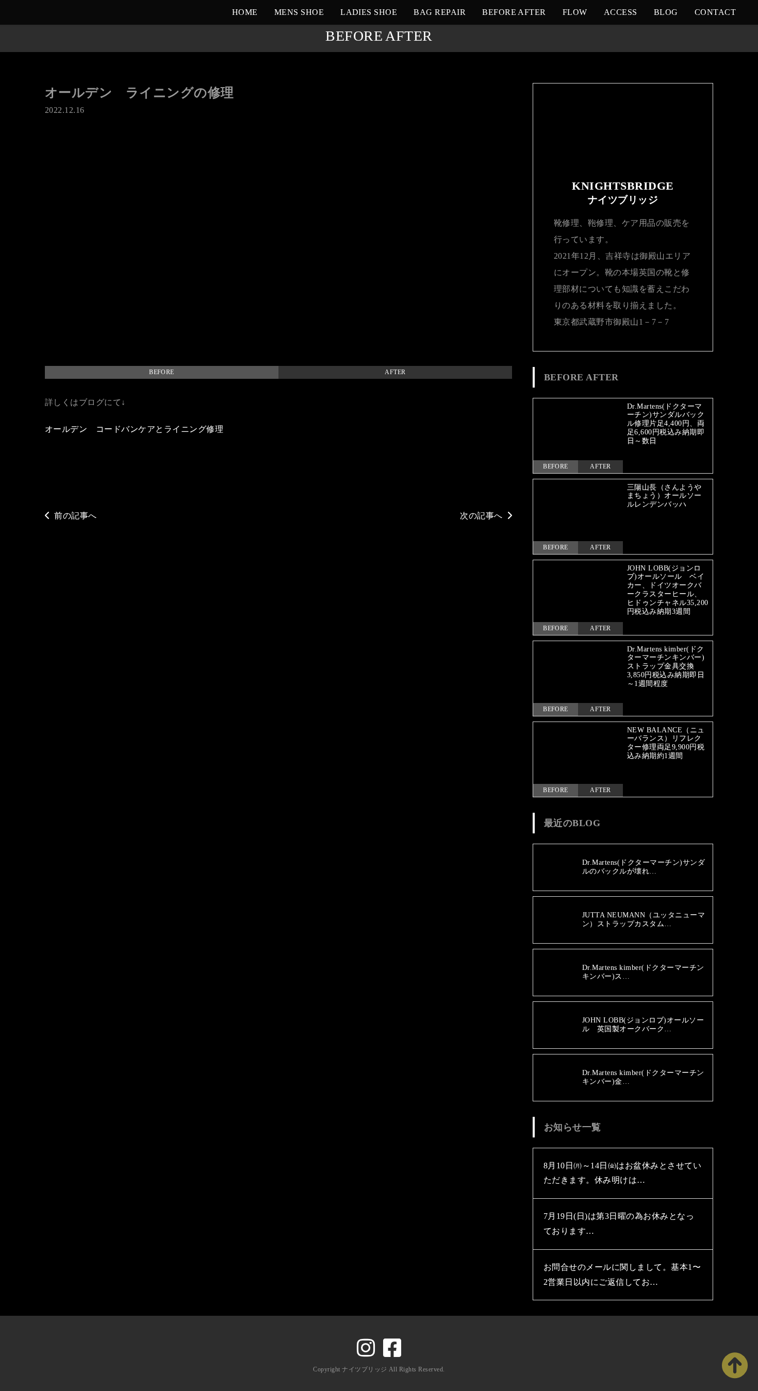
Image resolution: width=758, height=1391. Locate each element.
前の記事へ (75, 515)
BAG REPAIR (440, 12)
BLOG (666, 12)
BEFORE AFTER (514, 12)
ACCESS (620, 12)
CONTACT (715, 12)
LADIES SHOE (368, 12)
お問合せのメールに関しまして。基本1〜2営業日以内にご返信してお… (622, 1274)
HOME (245, 12)
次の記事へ (481, 515)
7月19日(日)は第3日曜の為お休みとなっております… (618, 1223)
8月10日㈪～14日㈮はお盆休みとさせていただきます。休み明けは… (622, 1173)
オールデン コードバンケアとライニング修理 (134, 429)
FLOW (575, 12)
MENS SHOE (299, 12)
